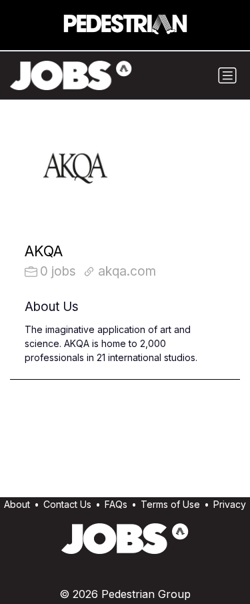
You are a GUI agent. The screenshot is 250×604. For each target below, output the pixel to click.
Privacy (229, 504)
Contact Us (67, 504)
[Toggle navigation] (227, 75)
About (17, 504)
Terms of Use (170, 504)
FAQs (116, 504)
